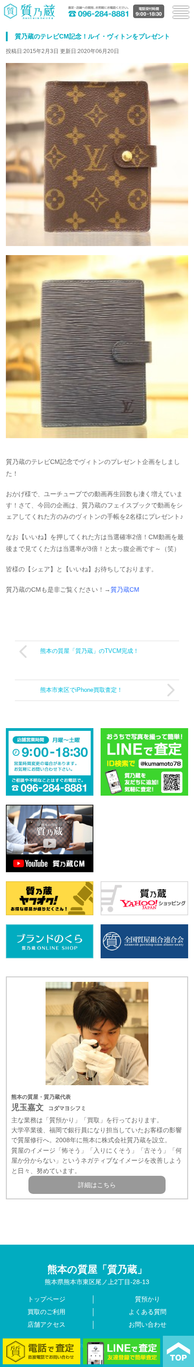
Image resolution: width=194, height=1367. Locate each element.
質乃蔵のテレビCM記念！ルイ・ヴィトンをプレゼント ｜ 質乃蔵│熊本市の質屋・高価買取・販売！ (29, 11)
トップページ (46, 1299)
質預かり (147, 1299)
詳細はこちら (97, 1184)
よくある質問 (147, 1311)
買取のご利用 (46, 1311)
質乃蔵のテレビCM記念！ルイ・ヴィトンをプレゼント (92, 36)
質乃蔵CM (125, 589)
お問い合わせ (147, 1324)
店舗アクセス (46, 1324)
